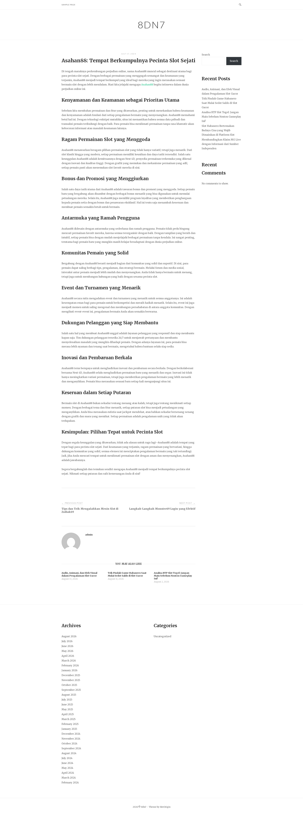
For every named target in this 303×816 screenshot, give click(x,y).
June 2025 (67, 704)
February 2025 (70, 724)
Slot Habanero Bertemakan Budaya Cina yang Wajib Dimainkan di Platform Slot (218, 130)
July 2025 (67, 699)
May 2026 (67, 651)
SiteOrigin (165, 807)
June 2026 (67, 646)
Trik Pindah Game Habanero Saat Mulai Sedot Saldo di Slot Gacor (219, 103)
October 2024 (69, 743)
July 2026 (67, 641)
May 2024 (67, 767)
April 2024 (68, 772)
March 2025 (69, 719)
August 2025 (69, 694)
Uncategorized (162, 636)
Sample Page (68, 4)
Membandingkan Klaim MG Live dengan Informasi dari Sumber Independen (221, 144)
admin (89, 534)
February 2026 (70, 665)
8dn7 (152, 24)
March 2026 (69, 660)
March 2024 (69, 777)
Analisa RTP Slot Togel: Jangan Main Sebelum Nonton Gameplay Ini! (221, 117)
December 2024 (71, 733)
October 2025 (69, 685)
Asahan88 (147, 84)
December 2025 (71, 675)
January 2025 (69, 728)
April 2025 (68, 714)
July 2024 (67, 758)
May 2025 (67, 709)
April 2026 (68, 655)
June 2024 (67, 763)
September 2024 (71, 748)
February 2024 (70, 782)
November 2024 (71, 738)
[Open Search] (240, 4)
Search (206, 54)
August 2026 (69, 636)
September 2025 (71, 689)
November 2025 (71, 680)
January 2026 (69, 670)
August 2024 (69, 753)
